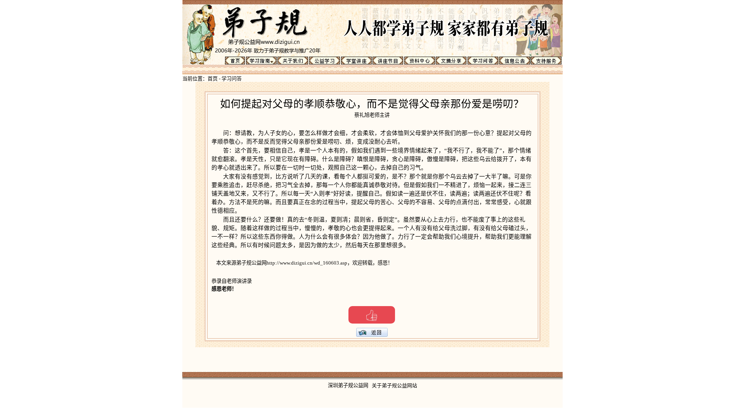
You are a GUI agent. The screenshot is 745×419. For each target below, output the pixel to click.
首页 (213, 78)
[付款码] (371, 315)
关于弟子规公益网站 (394, 385)
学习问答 (232, 78)
